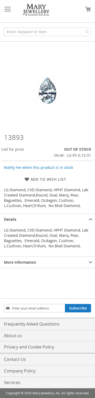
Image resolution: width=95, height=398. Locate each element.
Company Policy (20, 371)
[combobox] (47, 32)
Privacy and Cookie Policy (29, 347)
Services (12, 382)
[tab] (47, 219)
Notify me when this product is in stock (38, 167)
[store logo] (36, 10)
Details (10, 219)
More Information (20, 262)
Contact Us (15, 359)
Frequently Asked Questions (32, 324)
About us (13, 335)
